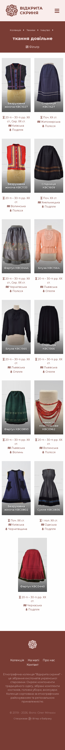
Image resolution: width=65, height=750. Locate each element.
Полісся (50, 126)
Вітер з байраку (42, 718)
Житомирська (50, 121)
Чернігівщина (17, 529)
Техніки (31, 30)
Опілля (50, 291)
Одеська (51, 524)
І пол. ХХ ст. (50, 520)
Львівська (50, 287)
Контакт (32, 664)
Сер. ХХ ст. (18, 121)
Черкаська (34, 605)
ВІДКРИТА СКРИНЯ (31, 10)
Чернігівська (18, 287)
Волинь (17, 452)
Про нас (49, 660)
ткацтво (45, 30)
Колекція (15, 30)
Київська (18, 125)
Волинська (18, 206)
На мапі (33, 660)
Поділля (17, 129)
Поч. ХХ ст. (50, 117)
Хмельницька (51, 202)
